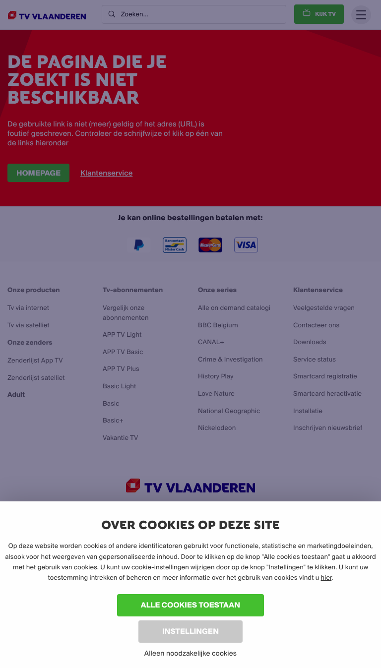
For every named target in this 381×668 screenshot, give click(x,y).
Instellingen (190, 631)
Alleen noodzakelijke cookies (190, 653)
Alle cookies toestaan (190, 604)
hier (326, 578)
